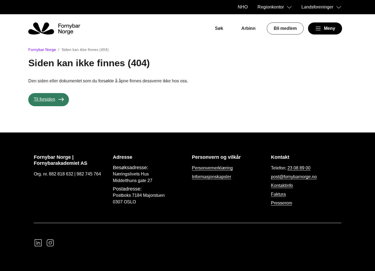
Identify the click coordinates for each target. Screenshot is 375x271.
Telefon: (290, 168)
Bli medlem (285, 28)
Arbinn (248, 28)
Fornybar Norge (42, 49)
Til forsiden (44, 99)
